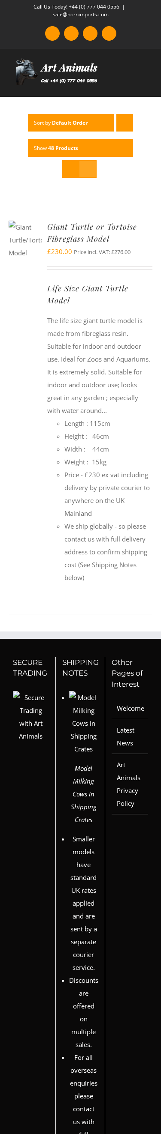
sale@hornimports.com (81, 14)
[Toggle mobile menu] (144, 83)
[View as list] (87, 169)
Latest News (125, 736)
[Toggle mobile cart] (129, 83)
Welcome (130, 708)
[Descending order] (124, 123)
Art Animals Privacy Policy (128, 784)
